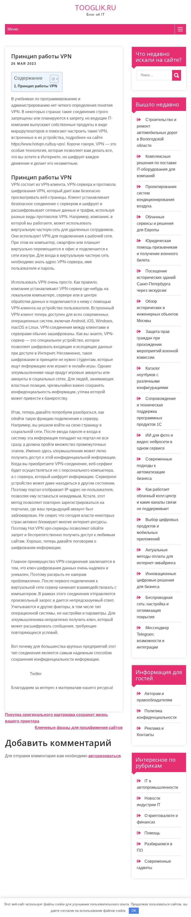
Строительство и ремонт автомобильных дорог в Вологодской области (157, 133)
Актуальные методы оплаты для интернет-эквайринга (156, 556)
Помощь (152, 833)
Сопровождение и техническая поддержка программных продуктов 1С (156, 411)
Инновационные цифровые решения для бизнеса (156, 580)
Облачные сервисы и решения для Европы (155, 223)
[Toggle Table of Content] (51, 79)
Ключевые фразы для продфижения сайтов (79, 727)
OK (134, 911)
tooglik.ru (95, 7)
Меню (12, 29)
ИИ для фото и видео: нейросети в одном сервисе (155, 441)
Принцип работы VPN (37, 86)
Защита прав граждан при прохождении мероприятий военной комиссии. (157, 344)
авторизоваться (104, 756)
